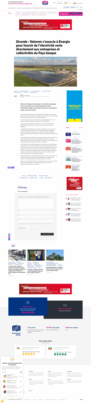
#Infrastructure (30, 265)
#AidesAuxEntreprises (25, 14)
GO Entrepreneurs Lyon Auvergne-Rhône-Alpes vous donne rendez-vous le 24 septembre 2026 (77, 150)
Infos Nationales (12, 8)
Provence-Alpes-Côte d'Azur (38, 8)
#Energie (24, 175)
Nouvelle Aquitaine (49, 8)
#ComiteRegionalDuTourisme (52, 263)
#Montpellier (35, 262)
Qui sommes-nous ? (27, 399)
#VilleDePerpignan (75, 164)
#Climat (17, 14)
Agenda (67, 7)
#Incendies (18, 12)
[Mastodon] (10, 168)
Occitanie (19, 8)
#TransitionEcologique (51, 12)
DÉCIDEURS (69, 379)
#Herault (29, 262)
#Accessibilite (36, 263)
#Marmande (18, 262)
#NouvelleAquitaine (33, 92)
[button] (56, 8)
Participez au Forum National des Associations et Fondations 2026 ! (77, 160)
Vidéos (73, 7)
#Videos (40, 267)
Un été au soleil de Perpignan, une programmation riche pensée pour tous (76, 168)
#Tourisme (61, 265)
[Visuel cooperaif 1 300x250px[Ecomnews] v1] (74, 183)
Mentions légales (40, 399)
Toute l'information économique (20, 3)
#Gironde (25, 92)
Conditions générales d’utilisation (51, 399)
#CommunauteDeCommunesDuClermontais (31, 12)
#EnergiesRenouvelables (32, 175)
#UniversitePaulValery (42, 14)
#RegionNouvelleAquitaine (51, 265)
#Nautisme (74, 131)
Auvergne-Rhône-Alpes (26, 8)
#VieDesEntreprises (18, 92)
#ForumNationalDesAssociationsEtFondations (75, 156)
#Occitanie (29, 263)
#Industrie (10, 264)
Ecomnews (59, 3)
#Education (29, 264)
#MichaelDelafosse (39, 265)
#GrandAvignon (76, 138)
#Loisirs (59, 264)
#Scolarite (38, 266)
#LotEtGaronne (11, 262)
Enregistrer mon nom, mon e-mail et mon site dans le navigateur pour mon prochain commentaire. (35, 223)
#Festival (67, 164)
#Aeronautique (21, 263)
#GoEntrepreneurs (78, 146)
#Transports (43, 12)
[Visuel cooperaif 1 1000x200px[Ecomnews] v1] (45, 24)
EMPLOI (49, 379)
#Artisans (33, 14)
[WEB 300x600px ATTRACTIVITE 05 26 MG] (74, 106)
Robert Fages (27, 95)
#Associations (68, 155)
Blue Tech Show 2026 (76, 134)
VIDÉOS (30, 379)
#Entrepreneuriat (69, 146)
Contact (34, 399)
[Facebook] (8, 168)
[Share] (13, 168)
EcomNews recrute (62, 399)
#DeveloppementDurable (51, 264)
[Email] (12, 168)
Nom (19, 210)
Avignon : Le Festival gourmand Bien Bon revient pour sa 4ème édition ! (77, 142)
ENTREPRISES (69, 371)
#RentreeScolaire (30, 266)
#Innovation (68, 131)
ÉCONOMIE (31, 371)
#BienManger (68, 138)
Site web (19, 219)
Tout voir (80, 127)
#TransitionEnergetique (23, 177)
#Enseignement (37, 264)
